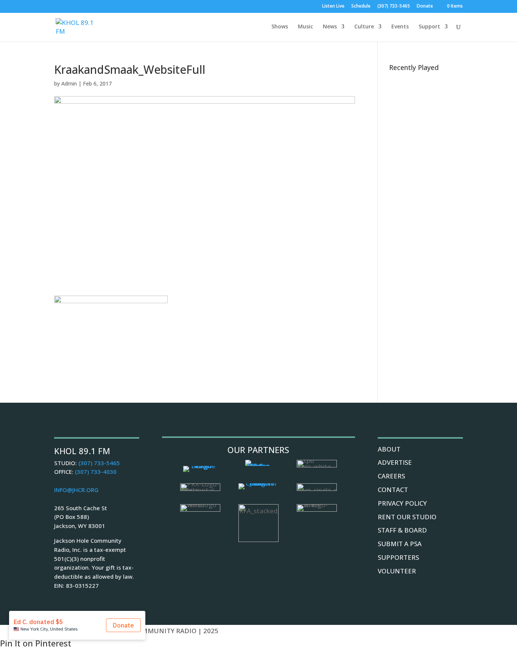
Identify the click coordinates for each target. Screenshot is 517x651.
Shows (279, 27)
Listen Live (333, 6)
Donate (425, 6)
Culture (364, 27)
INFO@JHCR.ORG (76, 490)
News (330, 27)
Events (400, 27)
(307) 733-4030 (96, 471)
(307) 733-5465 (393, 6)
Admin (69, 83)
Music (305, 27)
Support (429, 27)
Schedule (361, 6)
